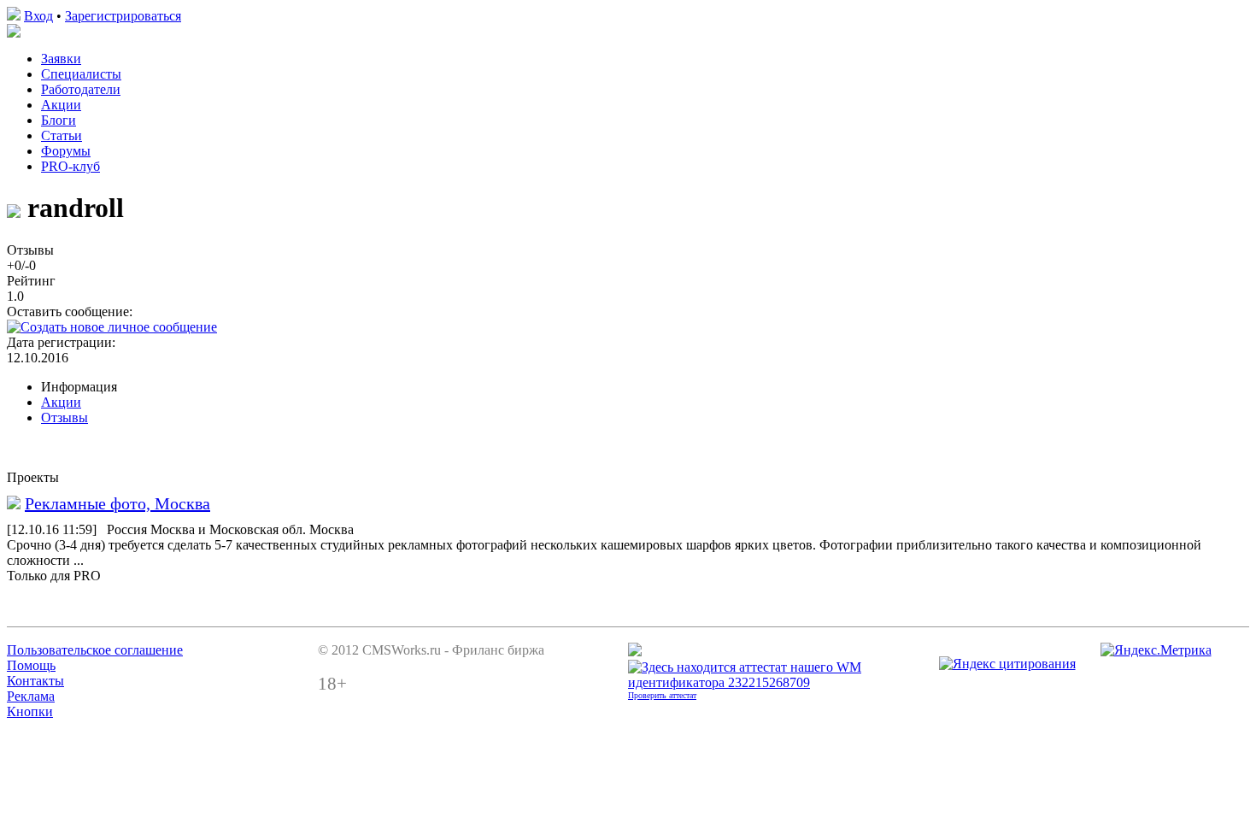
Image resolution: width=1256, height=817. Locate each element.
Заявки (61, 58)
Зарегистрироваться (123, 16)
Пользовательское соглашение (95, 650)
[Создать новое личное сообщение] (112, 327)
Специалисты (81, 74)
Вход (38, 16)
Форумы (66, 151)
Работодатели (80, 89)
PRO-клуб (70, 166)
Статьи (61, 135)
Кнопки (30, 711)
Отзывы (64, 417)
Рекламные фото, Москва (117, 503)
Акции (61, 104)
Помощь (31, 665)
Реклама (31, 696)
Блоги (58, 120)
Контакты (35, 680)
